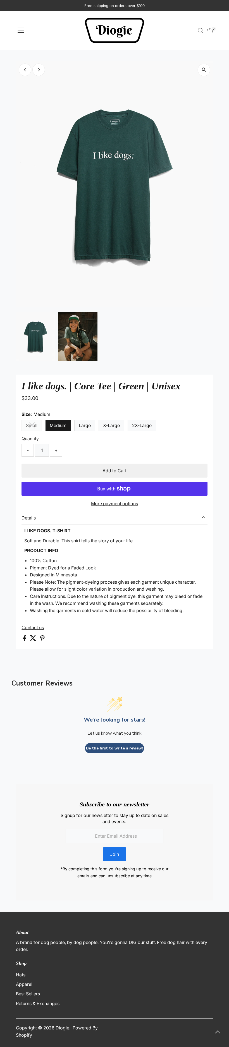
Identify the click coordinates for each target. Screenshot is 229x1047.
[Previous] (25, 69)
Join (114, 854)
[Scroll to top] (217, 1031)
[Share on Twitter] (33, 639)
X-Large (111, 425)
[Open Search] (200, 30)
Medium (58, 425)
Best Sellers (28, 993)
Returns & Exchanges (37, 1003)
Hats (20, 974)
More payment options (114, 503)
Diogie (62, 1028)
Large (85, 425)
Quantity (30, 438)
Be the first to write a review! (114, 748)
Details (29, 518)
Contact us (33, 627)
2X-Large (142, 425)
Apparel (24, 984)
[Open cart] (210, 30)
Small (34, 426)
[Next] (38, 69)
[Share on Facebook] (25, 639)
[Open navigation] (21, 30)
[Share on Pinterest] (42, 639)
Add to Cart (114, 470)
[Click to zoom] (204, 70)
